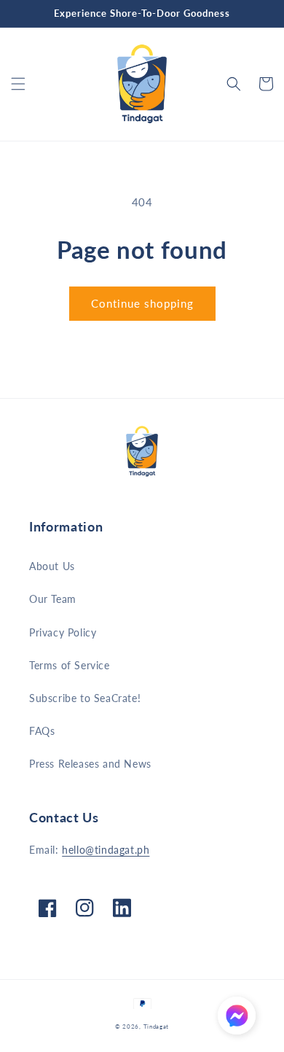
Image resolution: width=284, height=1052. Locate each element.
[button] (18, 84)
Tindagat (156, 1026)
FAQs (42, 731)
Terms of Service (69, 665)
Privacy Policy (62, 632)
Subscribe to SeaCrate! (85, 698)
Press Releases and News (90, 763)
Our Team (52, 599)
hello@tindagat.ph (105, 849)
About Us (52, 566)
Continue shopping (142, 303)
